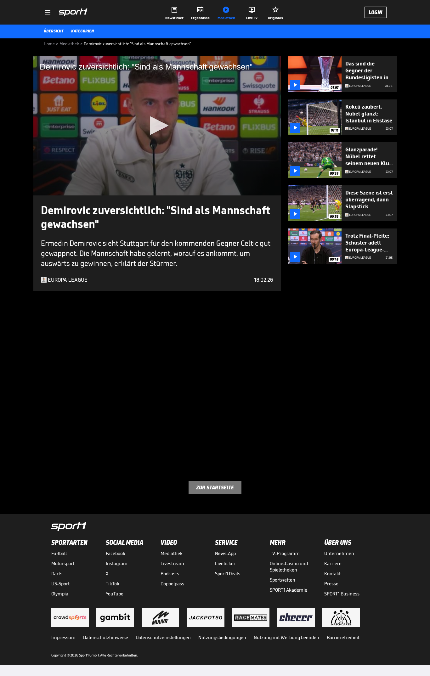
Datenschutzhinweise (105, 637)
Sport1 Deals (227, 574)
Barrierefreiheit (343, 637)
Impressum (63, 637)
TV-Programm (285, 553)
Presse (331, 584)
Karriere (333, 563)
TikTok (112, 584)
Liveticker (225, 563)
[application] (157, 125)
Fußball (59, 553)
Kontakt (332, 574)
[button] (157, 125)
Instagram (116, 563)
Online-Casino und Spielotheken (289, 567)
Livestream (172, 563)
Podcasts (170, 574)
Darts (56, 574)
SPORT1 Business (341, 594)
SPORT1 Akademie (288, 590)
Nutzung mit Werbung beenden (286, 637)
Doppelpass (172, 584)
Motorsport (62, 563)
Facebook (115, 553)
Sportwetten (282, 580)
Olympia (59, 594)
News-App (225, 553)
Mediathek (172, 553)
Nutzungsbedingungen (222, 637)
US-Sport (60, 584)
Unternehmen (339, 553)
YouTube (114, 594)
